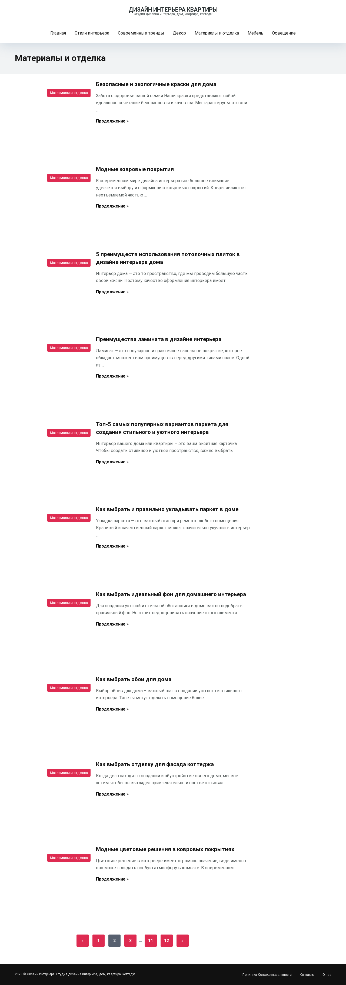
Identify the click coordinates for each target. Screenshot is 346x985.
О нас (326, 975)
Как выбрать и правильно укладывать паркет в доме (167, 509)
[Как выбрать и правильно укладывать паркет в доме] (51, 541)
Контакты (307, 975)
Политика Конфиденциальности (267, 975)
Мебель (255, 33)
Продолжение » (112, 121)
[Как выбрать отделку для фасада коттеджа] (51, 796)
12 (166, 940)
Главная (58, 33)
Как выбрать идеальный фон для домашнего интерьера (171, 594)
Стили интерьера (92, 33)
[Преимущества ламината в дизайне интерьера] (51, 371)
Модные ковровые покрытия (135, 169)
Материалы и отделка (217, 33)
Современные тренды (141, 33)
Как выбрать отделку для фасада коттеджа (155, 764)
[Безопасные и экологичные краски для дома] (51, 116)
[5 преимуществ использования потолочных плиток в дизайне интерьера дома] (51, 286)
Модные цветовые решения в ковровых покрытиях (165, 849)
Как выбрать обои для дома (133, 679)
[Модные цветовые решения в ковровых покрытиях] (51, 881)
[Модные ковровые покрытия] (51, 201)
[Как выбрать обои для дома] (51, 711)
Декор (179, 33)
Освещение (284, 33)
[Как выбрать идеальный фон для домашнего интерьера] (51, 626)
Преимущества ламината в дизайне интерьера (158, 339)
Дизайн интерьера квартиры (173, 9)
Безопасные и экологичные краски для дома (156, 84)
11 (150, 940)
